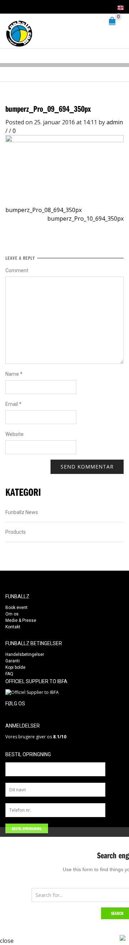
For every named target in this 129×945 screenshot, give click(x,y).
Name (14, 374)
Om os (12, 614)
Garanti (12, 660)
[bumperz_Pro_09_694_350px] (64, 164)
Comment (16, 270)
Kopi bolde (15, 667)
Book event (16, 607)
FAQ (9, 673)
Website (14, 434)
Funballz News (21, 512)
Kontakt (12, 626)
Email (13, 404)
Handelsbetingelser (24, 654)
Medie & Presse (20, 620)
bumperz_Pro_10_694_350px (85, 218)
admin (114, 122)
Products (15, 532)
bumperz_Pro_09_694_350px (48, 108)
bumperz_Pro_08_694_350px (43, 210)
